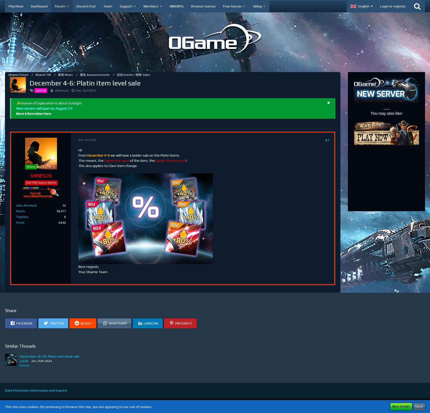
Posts (20, 222)
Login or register (393, 6)
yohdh (24, 361)
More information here (33, 114)
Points (20, 211)
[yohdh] (11, 361)
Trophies (22, 217)
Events (25, 365)
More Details (401, 406)
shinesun (61, 90)
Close (419, 406)
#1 (327, 140)
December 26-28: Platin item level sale (49, 356)
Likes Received (26, 205)
